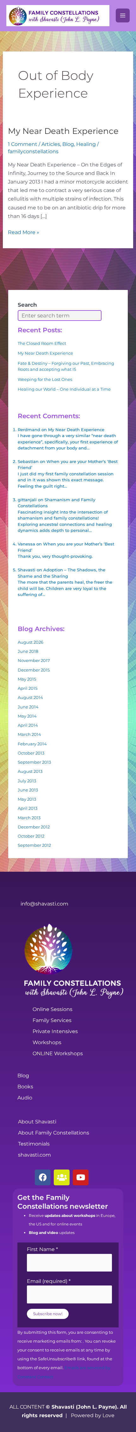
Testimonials (34, 1144)
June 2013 (28, 789)
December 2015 (34, 669)
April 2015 (27, 688)
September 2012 (34, 845)
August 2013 (30, 771)
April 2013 (27, 808)
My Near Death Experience (63, 131)
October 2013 (31, 752)
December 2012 (34, 826)
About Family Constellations (53, 1133)
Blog (68, 144)
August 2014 (30, 697)
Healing (86, 144)
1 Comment (22, 144)
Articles (50, 144)
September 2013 (34, 762)
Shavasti (26, 569)
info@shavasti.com (44, 904)
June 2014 (28, 706)
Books (25, 1087)
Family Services (52, 1020)
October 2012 (31, 836)
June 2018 (28, 651)
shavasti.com (34, 1155)
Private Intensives (55, 1031)
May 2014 (27, 716)
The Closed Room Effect (42, 343)
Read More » (23, 231)
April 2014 (28, 725)
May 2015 (27, 679)
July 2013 (27, 780)
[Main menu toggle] (123, 15)
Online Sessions (52, 1009)
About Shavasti (37, 1122)
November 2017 (34, 660)
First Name (42, 1249)
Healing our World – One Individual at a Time (64, 389)
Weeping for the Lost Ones (45, 379)
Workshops (47, 1042)
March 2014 (29, 734)
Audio (24, 1098)
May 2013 (27, 799)
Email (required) (49, 1281)
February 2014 (32, 743)
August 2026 (30, 642)
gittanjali (27, 499)
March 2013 (29, 817)
